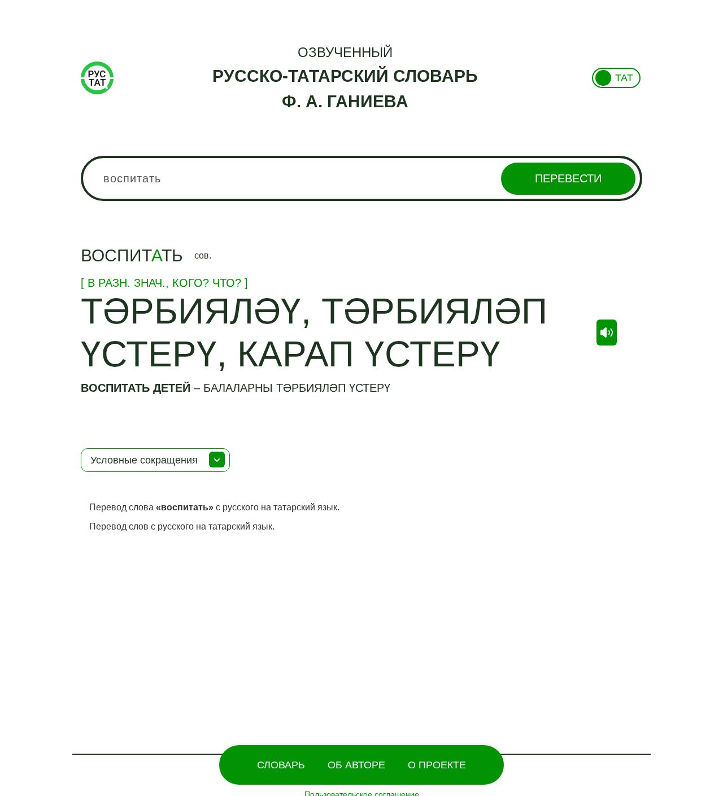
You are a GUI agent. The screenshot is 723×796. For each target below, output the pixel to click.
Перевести (568, 178)
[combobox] (361, 178)
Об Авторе (356, 765)
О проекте (437, 765)
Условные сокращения (144, 460)
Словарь (281, 765)
